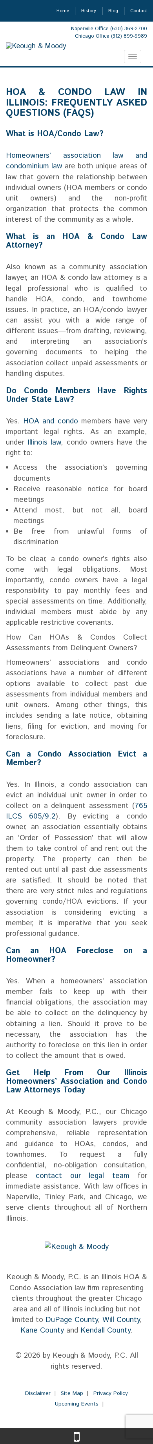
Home (62, 10)
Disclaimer (38, 1393)
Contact (138, 10)
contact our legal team (82, 1176)
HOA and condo (50, 421)
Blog (113, 10)
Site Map (72, 1393)
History (88, 10)
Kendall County (105, 1330)
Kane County (42, 1330)
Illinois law (44, 442)
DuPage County (72, 1320)
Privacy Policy (110, 1393)
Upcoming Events (76, 1404)
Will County (121, 1320)
